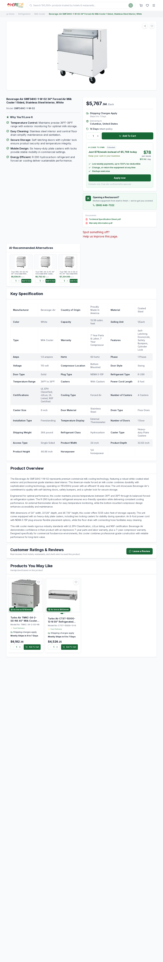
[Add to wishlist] (39, 582)
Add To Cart (129, 135)
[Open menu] (154, 5)
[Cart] (141, 5)
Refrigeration (24, 14)
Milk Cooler (39, 14)
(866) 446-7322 (105, 205)
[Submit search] (130, 5)
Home (11, 14)
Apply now (120, 177)
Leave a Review (141, 551)
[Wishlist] (147, 5)
